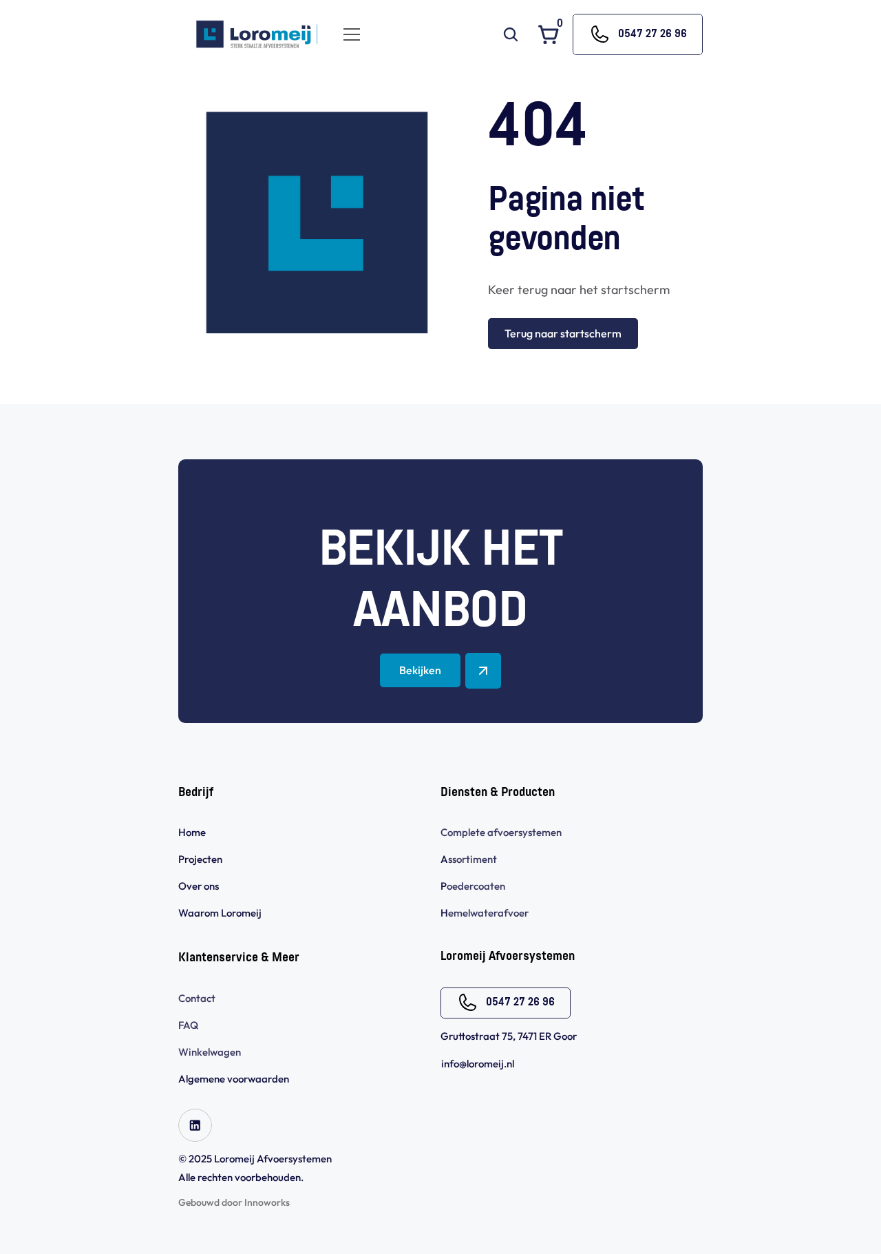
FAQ (188, 1025)
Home (192, 832)
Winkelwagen (209, 1051)
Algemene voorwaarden (234, 1078)
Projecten (200, 859)
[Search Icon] (510, 34)
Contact (196, 998)
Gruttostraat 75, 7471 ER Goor (508, 1036)
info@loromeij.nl (477, 1063)
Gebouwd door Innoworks (234, 1202)
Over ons (198, 885)
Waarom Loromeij (220, 912)
